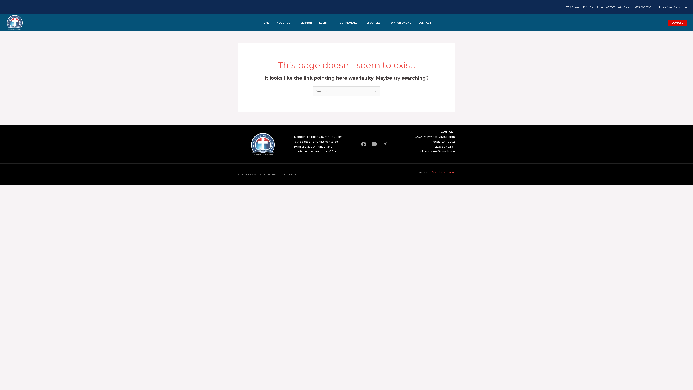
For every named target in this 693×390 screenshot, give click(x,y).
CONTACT (424, 22)
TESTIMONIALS (347, 22)
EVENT (323, 22)
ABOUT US (283, 22)
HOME (265, 22)
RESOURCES (372, 22)
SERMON (306, 22)
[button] (291, 22)
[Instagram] (385, 144)
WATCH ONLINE (401, 22)
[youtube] (374, 144)
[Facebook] (363, 144)
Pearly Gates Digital (443, 171)
